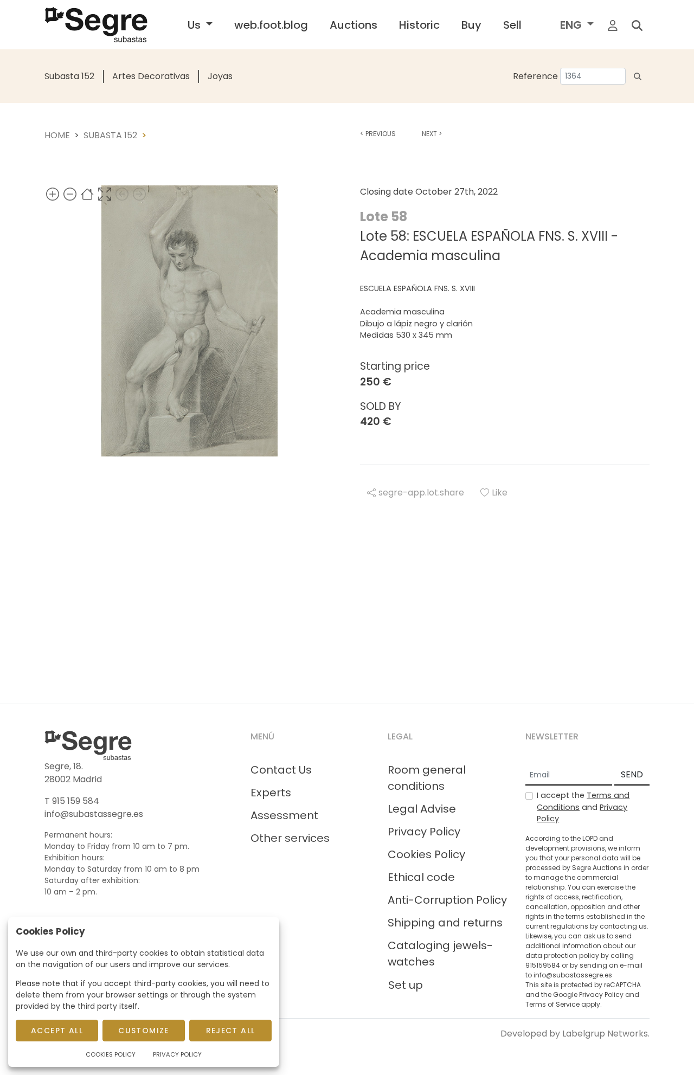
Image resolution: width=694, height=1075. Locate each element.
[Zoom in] (52, 194)
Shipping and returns (445, 922)
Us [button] (195, 25)
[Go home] (87, 194)
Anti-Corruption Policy (447, 899)
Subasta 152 (69, 76)
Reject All (230, 1030)
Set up (405, 985)
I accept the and (583, 807)
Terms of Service (552, 1004)
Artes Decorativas (151, 76)
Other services (290, 838)
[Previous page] (121, 194)
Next (432, 133)
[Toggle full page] (104, 194)
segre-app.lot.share (421, 492)
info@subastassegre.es (93, 814)
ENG (572, 25)
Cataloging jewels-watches (440, 953)
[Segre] (95, 24)
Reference (535, 76)
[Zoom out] (69, 194)
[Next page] (139, 194)
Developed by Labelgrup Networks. (575, 1033)
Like (499, 492)
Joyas (220, 76)
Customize (143, 1030)
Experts (270, 792)
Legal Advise (422, 808)
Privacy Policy (424, 831)
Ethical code (421, 877)
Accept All (57, 1030)
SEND (632, 774)
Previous (378, 133)
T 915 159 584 (71, 801)
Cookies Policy (426, 854)
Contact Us (281, 769)
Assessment (284, 815)
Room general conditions (427, 778)
